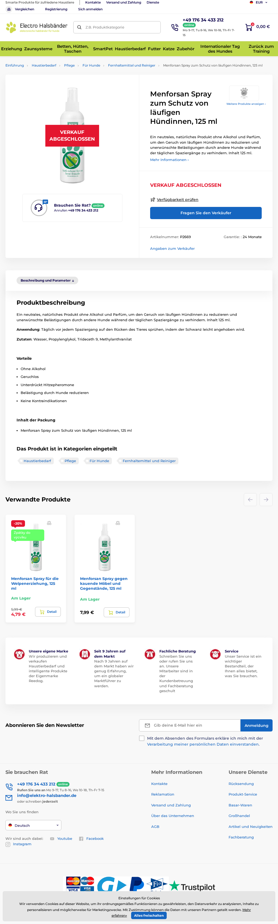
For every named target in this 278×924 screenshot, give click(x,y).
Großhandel (239, 815)
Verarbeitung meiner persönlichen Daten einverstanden (203, 744)
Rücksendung (241, 783)
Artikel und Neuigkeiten (251, 826)
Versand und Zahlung (123, 2)
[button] (49, 522)
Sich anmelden (90, 9)
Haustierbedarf (44, 65)
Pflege (69, 65)
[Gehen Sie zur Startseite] (36, 27)
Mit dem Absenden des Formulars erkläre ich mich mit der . (205, 741)
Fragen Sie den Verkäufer (206, 212)
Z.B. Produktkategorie (105, 27)
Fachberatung (241, 837)
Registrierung (56, 9)
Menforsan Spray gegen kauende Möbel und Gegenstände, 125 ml (104, 583)
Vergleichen (24, 9)
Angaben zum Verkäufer (172, 248)
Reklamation (162, 794)
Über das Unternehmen (172, 815)
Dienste (153, 2)
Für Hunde (91, 65)
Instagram (22, 844)
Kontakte (93, 2)
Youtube (64, 838)
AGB (155, 826)
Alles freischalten (149, 915)
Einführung (14, 65)
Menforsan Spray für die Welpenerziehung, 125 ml (35, 583)
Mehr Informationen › (169, 159)
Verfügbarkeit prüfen (177, 199)
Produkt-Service (243, 794)
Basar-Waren (240, 805)
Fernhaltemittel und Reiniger (131, 65)
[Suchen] (79, 27)
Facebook (95, 838)
